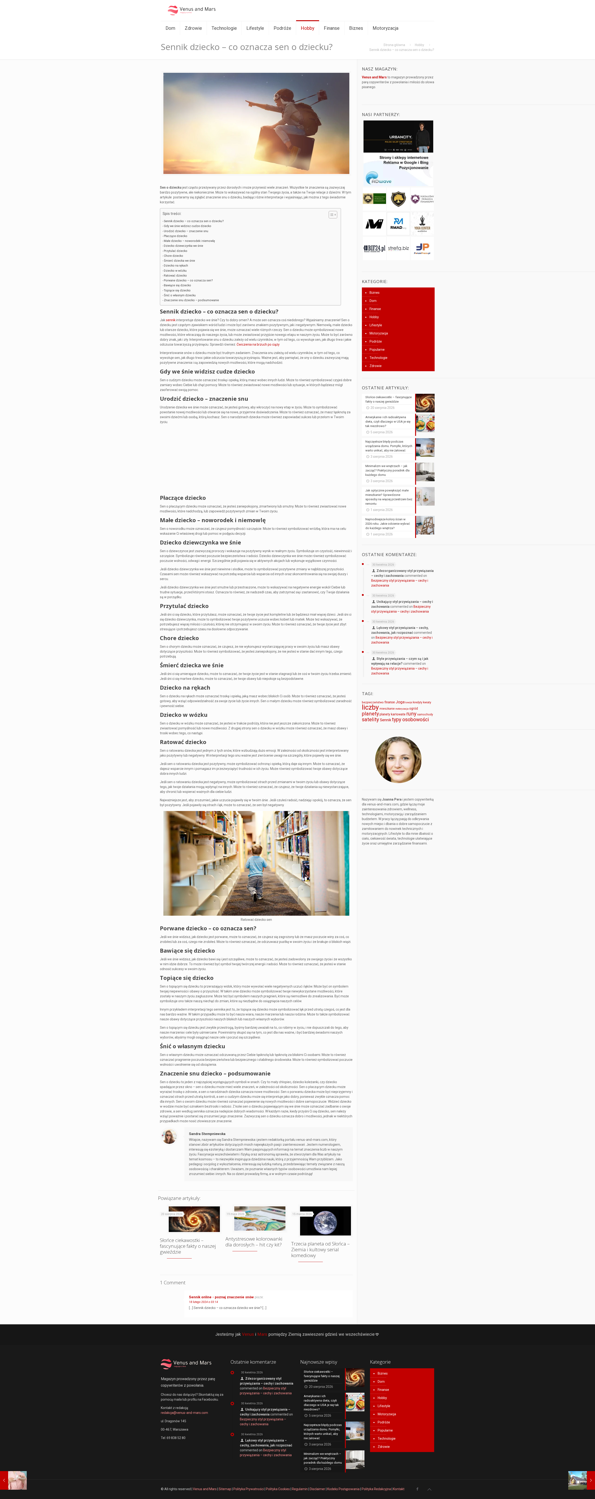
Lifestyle (376, 325)
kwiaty (427, 702)
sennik (170, 320)
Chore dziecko (173, 255)
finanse (389, 702)
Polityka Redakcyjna (376, 1489)
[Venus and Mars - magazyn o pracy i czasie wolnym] (196, 10)
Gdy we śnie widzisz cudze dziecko (187, 226)
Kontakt (398, 1489)
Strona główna (394, 45)
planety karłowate (393, 714)
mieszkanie (387, 708)
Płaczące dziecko (176, 236)
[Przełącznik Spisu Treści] (330, 215)
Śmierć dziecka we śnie (179, 260)
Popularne (377, 349)
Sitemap (225, 1489)
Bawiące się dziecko (177, 285)
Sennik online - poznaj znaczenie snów (221, 1297)
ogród (413, 708)
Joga (400, 702)
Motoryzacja (379, 333)
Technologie (378, 358)
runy (411, 714)
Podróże (376, 341)
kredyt (408, 702)
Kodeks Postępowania (343, 1489)
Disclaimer (317, 1489)
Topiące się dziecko (177, 290)
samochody (425, 714)
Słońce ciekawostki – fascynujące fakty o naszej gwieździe (188, 1246)
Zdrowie (376, 366)
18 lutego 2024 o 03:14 (203, 1302)
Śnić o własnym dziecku (180, 295)
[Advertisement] (256, 460)
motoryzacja (402, 708)
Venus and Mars (205, 1489)
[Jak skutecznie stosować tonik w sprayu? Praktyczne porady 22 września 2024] (13, 1480)
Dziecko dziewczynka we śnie (183, 245)
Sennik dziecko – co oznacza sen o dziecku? (194, 221)
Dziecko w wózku (175, 270)
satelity (370, 719)
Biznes (375, 292)
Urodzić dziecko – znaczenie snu (186, 231)
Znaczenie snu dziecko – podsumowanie (191, 300)
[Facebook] (417, 1489)
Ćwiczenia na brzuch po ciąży (258, 344)
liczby (370, 707)
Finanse (375, 309)
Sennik (385, 720)
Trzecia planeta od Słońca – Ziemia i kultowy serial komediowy (320, 1249)
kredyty (417, 702)
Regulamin (300, 1489)
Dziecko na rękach (176, 265)
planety (370, 714)
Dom (373, 301)
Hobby (419, 45)
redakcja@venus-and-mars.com (184, 1413)
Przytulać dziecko (175, 251)
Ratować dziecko (175, 275)
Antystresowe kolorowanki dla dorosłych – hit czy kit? (253, 1241)
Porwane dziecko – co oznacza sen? (188, 280)
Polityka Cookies (278, 1489)
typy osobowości (410, 719)
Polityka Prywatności (248, 1489)
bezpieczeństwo (373, 702)
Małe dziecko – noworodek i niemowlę (189, 241)
